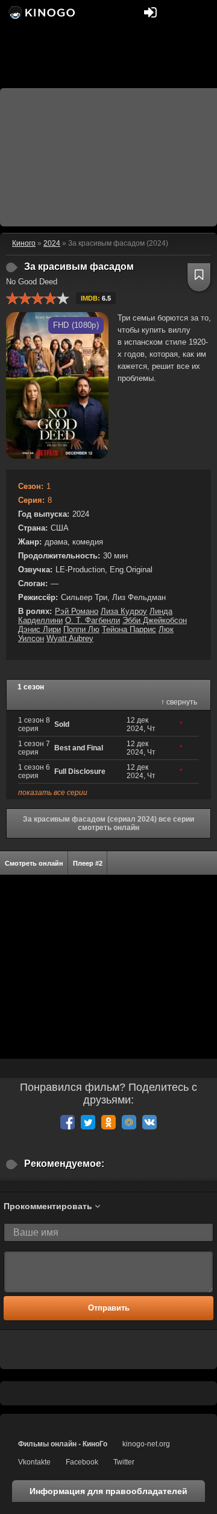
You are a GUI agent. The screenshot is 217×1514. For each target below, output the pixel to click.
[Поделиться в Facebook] (67, 1122)
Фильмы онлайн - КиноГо (62, 1444)
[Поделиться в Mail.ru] (129, 1122)
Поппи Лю (81, 629)
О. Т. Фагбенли (92, 620)
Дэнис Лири (39, 629)
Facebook (82, 1462)
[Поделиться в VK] (149, 1122)
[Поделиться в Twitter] (88, 1122)
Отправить (109, 1307)
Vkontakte (34, 1462)
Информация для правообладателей (108, 1491)
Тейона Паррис (129, 629)
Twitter (123, 1462)
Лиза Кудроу (124, 611)
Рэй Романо (76, 611)
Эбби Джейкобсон (154, 620)
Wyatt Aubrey (69, 638)
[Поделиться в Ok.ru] (108, 1122)
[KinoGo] (40, 12)
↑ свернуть (179, 702)
